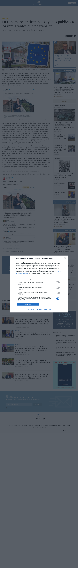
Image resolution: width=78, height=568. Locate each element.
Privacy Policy (47, 309)
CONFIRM (28, 304)
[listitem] (39, 279)
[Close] (65, 258)
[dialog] (39, 284)
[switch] (58, 282)
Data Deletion (30, 309)
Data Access (39, 309)
